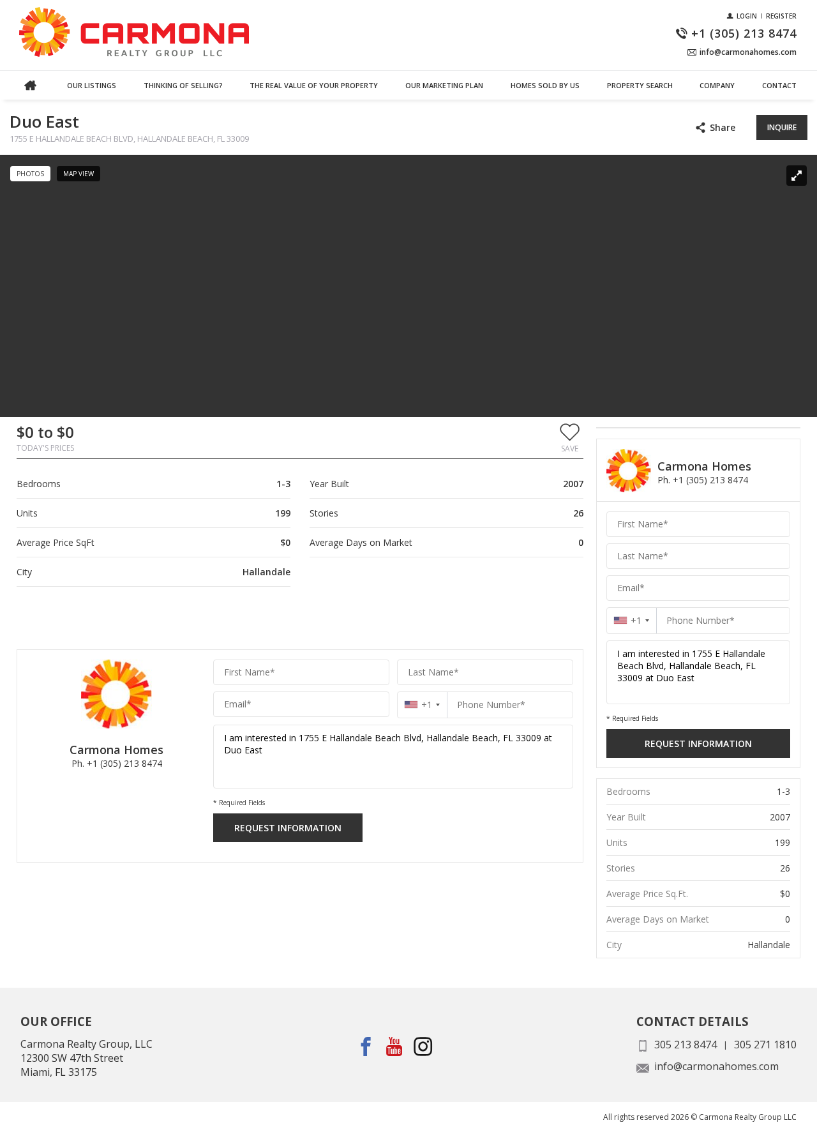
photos (30, 173)
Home (30, 85)
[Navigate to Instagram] (423, 1046)
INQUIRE (782, 127)
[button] (569, 437)
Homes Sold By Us (545, 85)
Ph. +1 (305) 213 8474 (116, 763)
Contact (779, 85)
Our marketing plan (444, 85)
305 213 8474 (685, 1045)
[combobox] (422, 704)
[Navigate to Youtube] (395, 1046)
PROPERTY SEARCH (640, 85)
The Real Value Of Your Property (314, 85)
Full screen (796, 175)
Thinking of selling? (183, 85)
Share (722, 127)
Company (717, 85)
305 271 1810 (765, 1045)
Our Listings (91, 85)
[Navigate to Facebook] (366, 1046)
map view (78, 173)
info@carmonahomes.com (716, 1066)
